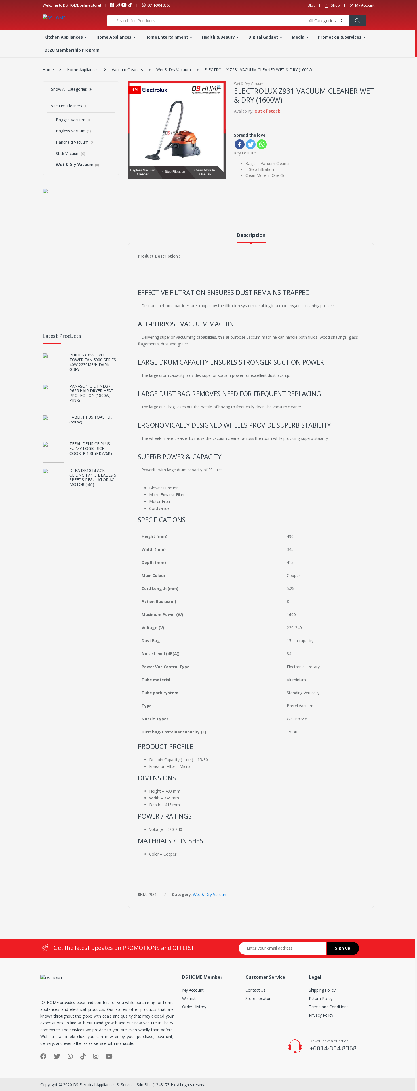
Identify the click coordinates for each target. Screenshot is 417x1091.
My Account (364, 5)
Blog (311, 5)
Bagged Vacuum (73, 119)
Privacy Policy (321, 1015)
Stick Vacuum (70, 153)
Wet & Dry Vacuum (173, 69)
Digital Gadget (263, 37)
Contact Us (255, 990)
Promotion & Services (339, 37)
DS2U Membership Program (72, 50)
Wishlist (189, 998)
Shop (335, 5)
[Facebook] (240, 144)
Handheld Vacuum (75, 142)
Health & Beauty (218, 37)
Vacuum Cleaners (127, 69)
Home (48, 69)
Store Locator (257, 998)
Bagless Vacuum (73, 130)
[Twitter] (251, 144)
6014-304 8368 (158, 5)
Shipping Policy (322, 990)
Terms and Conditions (329, 1006)
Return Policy (320, 998)
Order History (194, 1006)
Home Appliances (113, 37)
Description (251, 235)
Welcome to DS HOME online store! (72, 5)
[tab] (251, 237)
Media (298, 37)
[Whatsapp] (262, 144)
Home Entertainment (166, 37)
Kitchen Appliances (63, 37)
